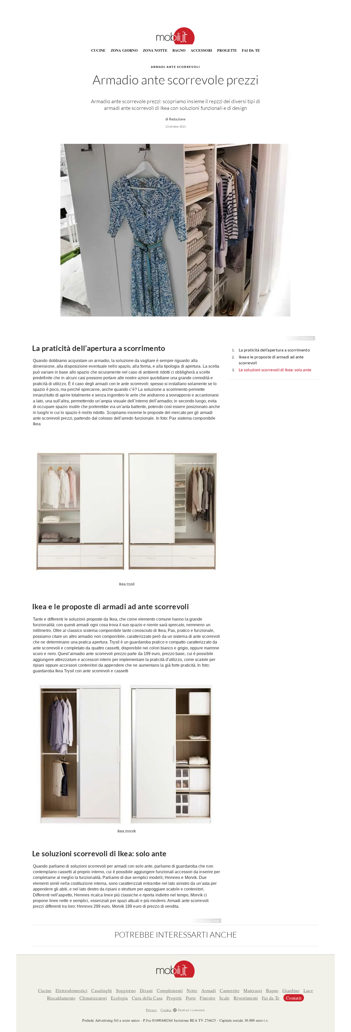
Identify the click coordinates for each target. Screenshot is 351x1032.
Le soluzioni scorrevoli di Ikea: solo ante (275, 369)
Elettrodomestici (71, 990)
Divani (146, 990)
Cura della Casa (147, 998)
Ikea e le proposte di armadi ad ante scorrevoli (271, 359)
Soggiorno (126, 990)
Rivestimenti (246, 998)
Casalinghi (101, 990)
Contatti (293, 998)
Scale (224, 998)
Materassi (252, 990)
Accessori (201, 50)
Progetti (226, 50)
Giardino (290, 990)
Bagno (179, 50)
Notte (192, 990)
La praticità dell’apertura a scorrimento (274, 349)
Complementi (170, 990)
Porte (191, 998)
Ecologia (119, 998)
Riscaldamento (61, 998)
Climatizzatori (93, 998)
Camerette (229, 990)
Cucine (98, 50)
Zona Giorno (124, 50)
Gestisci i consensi (191, 1010)
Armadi (208, 990)
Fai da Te (251, 50)
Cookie (166, 1010)
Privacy (151, 1010)
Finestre (207, 998)
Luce (308, 990)
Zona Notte (155, 50)
